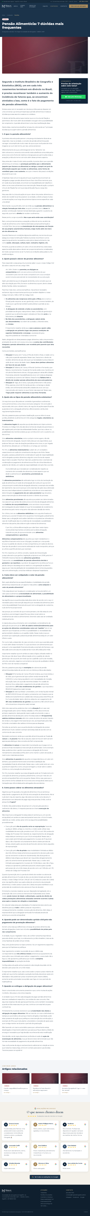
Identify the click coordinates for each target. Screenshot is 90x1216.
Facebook (76, 1197)
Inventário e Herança (46, 1197)
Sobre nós (22, 6)
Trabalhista (44, 1192)
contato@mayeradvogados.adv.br (76, 1195)
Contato (63, 6)
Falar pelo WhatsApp (75, 97)
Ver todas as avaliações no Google (46, 1177)
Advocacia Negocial (46, 1203)
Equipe (45, 6)
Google (82, 1197)
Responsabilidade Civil (47, 1199)
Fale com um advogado (78, 6)
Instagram (69, 1197)
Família (17, 15)
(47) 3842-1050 (70, 1192)
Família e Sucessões (46, 1195)
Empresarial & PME (46, 1201)
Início (16, 6)
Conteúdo (54, 6)
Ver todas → (44, 1205)
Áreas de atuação (32, 6)
